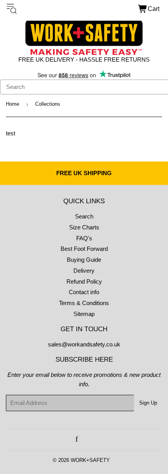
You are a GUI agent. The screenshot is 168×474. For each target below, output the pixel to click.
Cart (153, 8)
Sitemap (84, 314)
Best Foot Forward (84, 248)
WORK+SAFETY (90, 460)
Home (12, 104)
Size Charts (84, 227)
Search (84, 216)
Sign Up (148, 403)
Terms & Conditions (84, 303)
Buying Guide (84, 259)
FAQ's (84, 238)
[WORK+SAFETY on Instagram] (85, 439)
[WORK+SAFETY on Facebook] (76, 439)
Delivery (84, 270)
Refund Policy (84, 281)
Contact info (84, 292)
